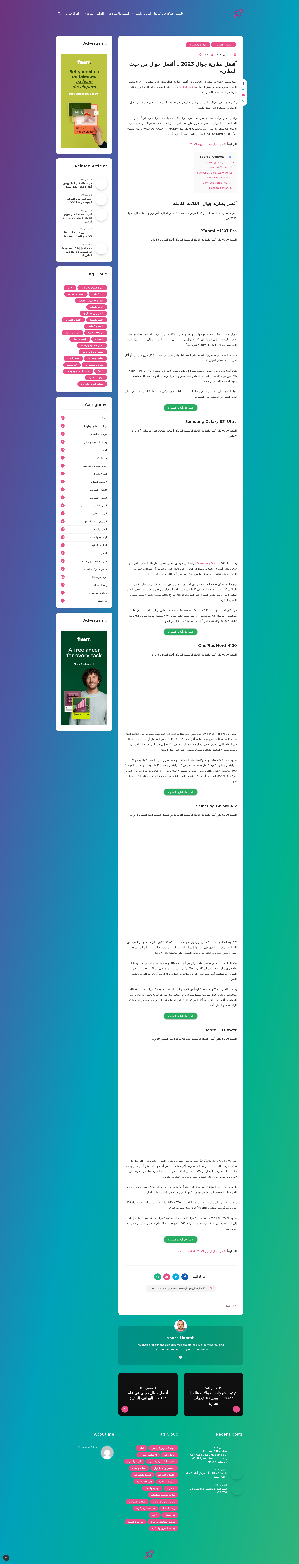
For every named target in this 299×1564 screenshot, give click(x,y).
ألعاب (69, 287)
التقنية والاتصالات (119, 13)
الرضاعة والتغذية (95, 332)
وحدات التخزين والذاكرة (92, 384)
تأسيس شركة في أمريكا (168, 13)
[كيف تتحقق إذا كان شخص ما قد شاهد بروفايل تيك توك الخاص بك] (101, 248)
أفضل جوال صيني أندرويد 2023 (208, 144)
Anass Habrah (180, 1338)
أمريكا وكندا (98, 294)
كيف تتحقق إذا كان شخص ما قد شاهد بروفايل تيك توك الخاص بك (77, 252)
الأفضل (228, 1306)
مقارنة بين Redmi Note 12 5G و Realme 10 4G (77, 234)
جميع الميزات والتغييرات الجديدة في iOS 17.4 (79, 200)
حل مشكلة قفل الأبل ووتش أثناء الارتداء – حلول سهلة (77, 185)
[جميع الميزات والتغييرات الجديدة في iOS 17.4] (101, 199)
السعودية (99, 339)
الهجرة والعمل (142, 13)
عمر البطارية (186, 87)
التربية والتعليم (96, 307)
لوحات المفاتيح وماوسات (78, 371)
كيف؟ (100, 371)
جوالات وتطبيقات (198, 44)
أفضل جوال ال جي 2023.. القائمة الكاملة (203, 1251)
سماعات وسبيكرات (94, 364)
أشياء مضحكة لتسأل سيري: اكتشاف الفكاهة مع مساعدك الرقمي (77, 218)
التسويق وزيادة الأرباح (93, 313)
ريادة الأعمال (73, 13)
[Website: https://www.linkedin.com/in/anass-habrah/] (180, 1357)
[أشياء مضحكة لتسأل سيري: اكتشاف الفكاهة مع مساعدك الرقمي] (101, 214)
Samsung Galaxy (208, 563)
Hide (229, 156)
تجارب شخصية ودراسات (92, 345)
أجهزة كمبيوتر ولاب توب (92, 287)
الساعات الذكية (72, 332)
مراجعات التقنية (96, 377)
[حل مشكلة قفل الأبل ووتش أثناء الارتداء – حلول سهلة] (101, 183)
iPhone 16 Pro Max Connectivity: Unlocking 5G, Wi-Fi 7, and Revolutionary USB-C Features (208, 1457)
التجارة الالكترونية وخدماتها (91, 300)
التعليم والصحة (95, 13)
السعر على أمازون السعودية (181, 407)
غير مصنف (72, 364)
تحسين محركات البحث (93, 351)
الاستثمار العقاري (76, 294)
